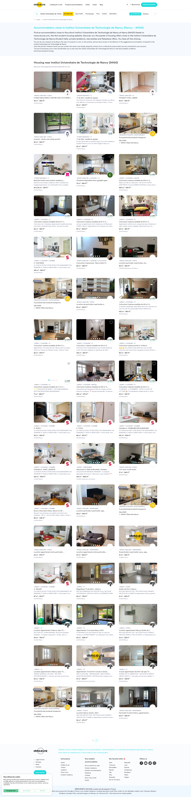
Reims (126, 775)
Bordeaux (127, 772)
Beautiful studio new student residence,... (49, 180)
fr (127, 4)
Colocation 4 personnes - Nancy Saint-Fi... (91, 263)
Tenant (63, 767)
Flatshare (88, 773)
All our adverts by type (92, 765)
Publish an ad (65, 765)
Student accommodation (93, 770)
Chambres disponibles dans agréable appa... (92, 180)
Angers (126, 777)
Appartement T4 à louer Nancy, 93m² (90, 630)
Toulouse (112, 765)
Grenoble (112, 777)
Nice (110, 775)
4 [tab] (97, 91)
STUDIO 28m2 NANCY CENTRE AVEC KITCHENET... (53, 98)
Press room (64, 772)
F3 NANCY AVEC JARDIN (128, 98)
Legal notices (40, 759)
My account (136, 4)
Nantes (111, 770)
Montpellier (112, 767)
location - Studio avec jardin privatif (47, 139)
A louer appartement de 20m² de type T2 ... (135, 671)
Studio (87, 780)
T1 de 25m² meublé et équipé (87, 139)
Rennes (126, 767)
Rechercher (68, 13)
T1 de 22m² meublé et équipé (87, 98)
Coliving (87, 775)
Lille (110, 772)
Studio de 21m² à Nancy (127, 589)
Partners (38, 767)
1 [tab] (91, 91)
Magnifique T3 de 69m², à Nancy (88, 589)
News (37, 764)
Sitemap (38, 762)
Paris (110, 762)
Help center (40, 772)
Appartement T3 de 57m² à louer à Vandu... (92, 671)
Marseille (127, 762)
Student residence (67, 775)
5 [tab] (99, 91)
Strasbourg (128, 770)
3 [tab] (95, 91)
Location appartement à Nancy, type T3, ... (49, 630)
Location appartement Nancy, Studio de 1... (135, 630)
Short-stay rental (90, 778)
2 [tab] (93, 91)
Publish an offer (149, 4)
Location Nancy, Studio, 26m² (87, 713)
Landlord (63, 770)
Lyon (126, 765)
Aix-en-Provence (114, 779)
